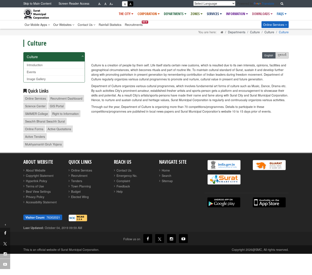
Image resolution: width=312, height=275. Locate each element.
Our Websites (62, 24)
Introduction (35, 65)
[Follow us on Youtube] (183, 238)
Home (166, 170)
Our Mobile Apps (36, 24)
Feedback (123, 186)
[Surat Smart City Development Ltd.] (224, 179)
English (268, 55)
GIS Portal (57, 106)
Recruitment (79, 175)
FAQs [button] (281, 13)
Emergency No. (127, 175)
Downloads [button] (261, 13)
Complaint (123, 181)
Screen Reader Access (74, 3)
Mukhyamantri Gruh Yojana (43, 144)
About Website (35, 170)
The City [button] (125, 13)
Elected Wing (80, 197)
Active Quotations (59, 129)
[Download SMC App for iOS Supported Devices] (269, 202)
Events (31, 72)
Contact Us (85, 24)
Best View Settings (38, 191)
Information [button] (236, 13)
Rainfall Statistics (110, 24)
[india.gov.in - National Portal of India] (224, 165)
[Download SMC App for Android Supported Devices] (223, 202)
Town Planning (81, 186)
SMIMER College (36, 114)
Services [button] (213, 13)
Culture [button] (32, 56)
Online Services (274, 24)
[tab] (54, 56)
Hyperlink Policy (36, 181)
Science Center (35, 106)
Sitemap (167, 181)
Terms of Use (35, 186)
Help (120, 191)
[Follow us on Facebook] (147, 238)
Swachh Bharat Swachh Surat (45, 121)
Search (166, 175)
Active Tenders (35, 136)
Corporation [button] (148, 13)
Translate (268, 3)
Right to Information (65, 114)
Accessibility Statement (41, 202)
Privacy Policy (35, 197)
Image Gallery (36, 79)
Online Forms (34, 129)
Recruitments (134, 24)
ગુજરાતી (282, 55)
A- (99, 4)
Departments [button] (174, 13)
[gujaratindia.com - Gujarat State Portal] (269, 165)
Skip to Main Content (37, 3)
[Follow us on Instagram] (171, 238)
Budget (76, 191)
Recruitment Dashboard (66, 98)
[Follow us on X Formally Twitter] (159, 238)
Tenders (76, 181)
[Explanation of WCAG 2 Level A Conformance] (78, 217)
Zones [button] (196, 13)
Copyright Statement (39, 175)
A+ (111, 4)
